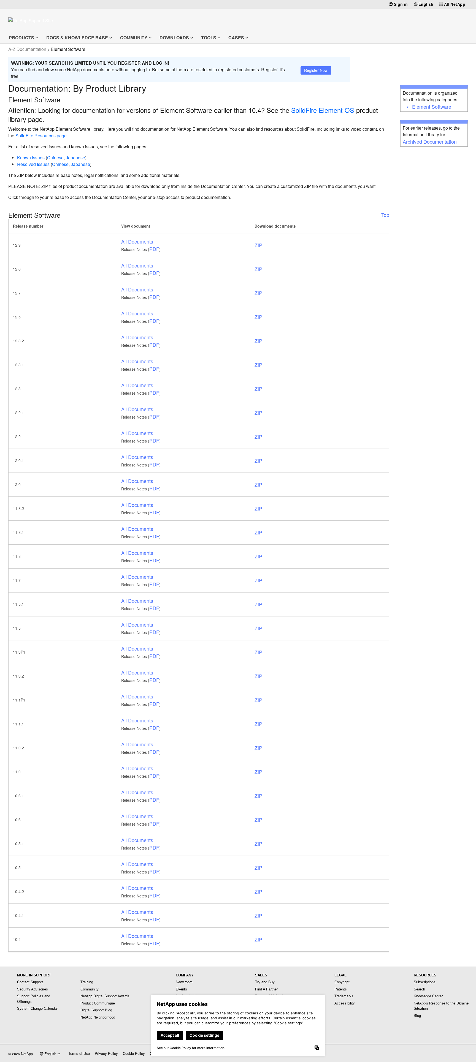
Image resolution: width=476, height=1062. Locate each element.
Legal (340, 975)
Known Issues (31, 157)
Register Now (316, 70)
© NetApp (20, 1053)
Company (185, 975)
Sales (261, 975)
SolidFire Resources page (41, 135)
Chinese (55, 157)
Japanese (75, 157)
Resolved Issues (33, 164)
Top (385, 214)
